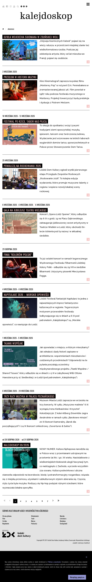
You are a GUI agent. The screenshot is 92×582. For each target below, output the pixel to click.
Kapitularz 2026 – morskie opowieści (26, 294)
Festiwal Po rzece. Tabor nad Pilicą (25, 121)
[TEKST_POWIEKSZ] (24, 6)
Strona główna (6, 516)
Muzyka (62, 516)
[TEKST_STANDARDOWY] (21, 6)
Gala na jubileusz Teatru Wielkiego (25, 210)
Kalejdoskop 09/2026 (16, 445)
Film (3, 518)
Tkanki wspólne (13, 343)
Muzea (33, 521)
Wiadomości (35, 516)
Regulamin (5, 523)
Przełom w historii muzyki (20, 77)
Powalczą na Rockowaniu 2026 (22, 166)
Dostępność (63, 523)
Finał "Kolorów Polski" (18, 254)
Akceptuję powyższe (77, 577)
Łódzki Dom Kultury (16, 534)
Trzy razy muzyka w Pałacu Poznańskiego (29, 396)
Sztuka (4, 521)
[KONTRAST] (26, 6)
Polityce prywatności (54, 562)
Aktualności (11, 29)
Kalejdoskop (46, 16)
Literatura (63, 518)
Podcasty (34, 523)
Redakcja (63, 521)
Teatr (32, 518)
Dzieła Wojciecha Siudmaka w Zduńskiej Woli (31, 37)
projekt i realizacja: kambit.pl (81, 543)
